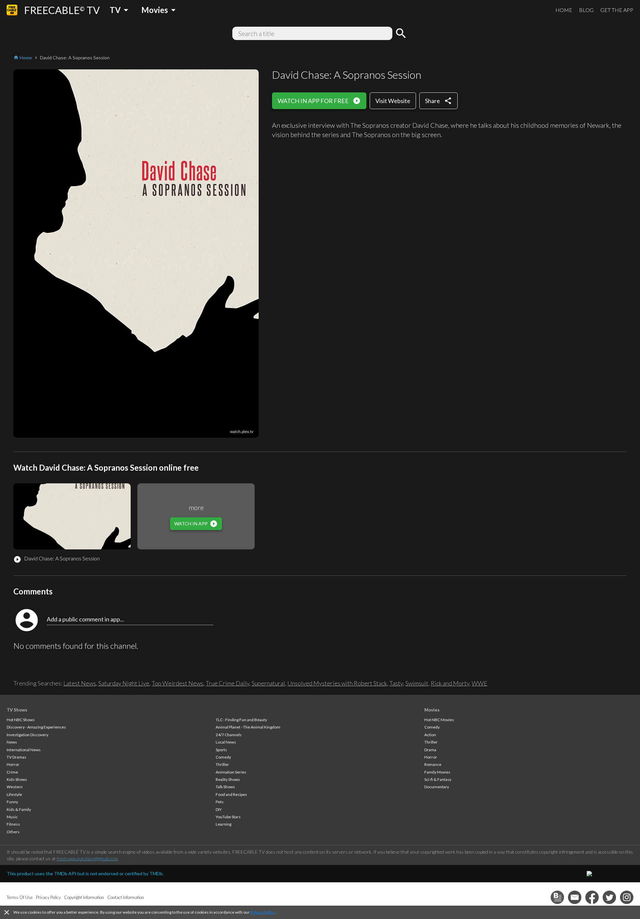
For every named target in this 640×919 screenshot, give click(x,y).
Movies (432, 710)
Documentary (436, 786)
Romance (432, 764)
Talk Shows (225, 786)
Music (12, 816)
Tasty (396, 683)
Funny (12, 801)
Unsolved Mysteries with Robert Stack (337, 683)
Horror (13, 764)
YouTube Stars (228, 816)
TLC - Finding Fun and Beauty (241, 719)
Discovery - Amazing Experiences (36, 727)
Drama (430, 749)
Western (15, 786)
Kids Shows (17, 779)
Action (430, 734)
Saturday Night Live (123, 683)
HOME (563, 10)
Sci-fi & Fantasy (437, 779)
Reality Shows (228, 779)
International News (24, 749)
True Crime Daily (227, 683)
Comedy (223, 757)
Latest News (79, 683)
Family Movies (437, 772)
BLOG (586, 10)
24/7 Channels (229, 734)
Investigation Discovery (27, 734)
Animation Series (231, 772)
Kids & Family (19, 809)
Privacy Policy (262, 912)
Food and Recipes (231, 794)
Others (13, 831)
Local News (226, 742)
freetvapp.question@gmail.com (87, 858)
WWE (479, 683)
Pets (220, 801)
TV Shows (17, 710)
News (12, 742)
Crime (12, 772)
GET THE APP (616, 10)
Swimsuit (416, 683)
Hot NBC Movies (439, 719)
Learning (223, 824)
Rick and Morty (450, 683)
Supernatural (268, 683)
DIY (219, 809)
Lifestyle (14, 794)
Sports (221, 749)
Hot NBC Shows (21, 719)
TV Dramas (16, 757)
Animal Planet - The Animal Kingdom (248, 727)
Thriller (222, 764)
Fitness (13, 824)
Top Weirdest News (177, 683)
